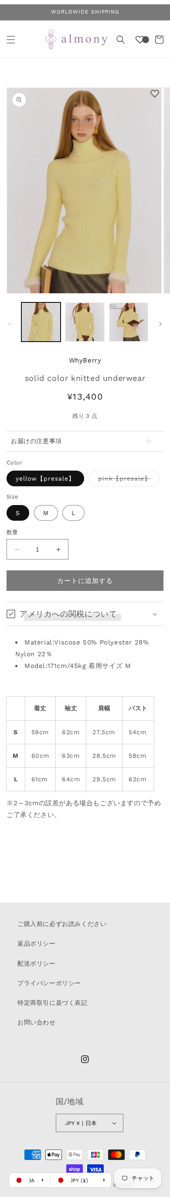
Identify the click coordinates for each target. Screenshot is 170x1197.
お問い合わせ (36, 1022)
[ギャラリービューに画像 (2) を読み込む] (84, 322)
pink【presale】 (127, 480)
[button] (10, 39)
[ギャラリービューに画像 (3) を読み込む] (128, 322)
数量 (12, 532)
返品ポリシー (36, 943)
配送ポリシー (36, 963)
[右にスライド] (160, 324)
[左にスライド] (9, 324)
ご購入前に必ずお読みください (61, 923)
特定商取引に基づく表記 (52, 1002)
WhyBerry (85, 360)
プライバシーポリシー (49, 983)
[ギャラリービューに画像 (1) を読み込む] (41, 322)
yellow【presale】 (45, 478)
